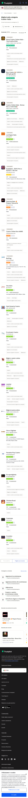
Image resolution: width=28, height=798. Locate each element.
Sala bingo (14, 297)
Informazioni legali (6, 764)
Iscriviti (3, 727)
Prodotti (4, 740)
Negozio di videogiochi (12, 492)
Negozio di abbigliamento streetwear (15, 182)
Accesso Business (6, 747)
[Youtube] (14, 759)
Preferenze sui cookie (14, 789)
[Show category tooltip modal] (18, 22)
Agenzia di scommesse (12, 61)
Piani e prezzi (5, 743)
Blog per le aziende (6, 750)
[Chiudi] (25, 8)
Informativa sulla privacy (11, 660)
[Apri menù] (26, 2)
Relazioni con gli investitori (8, 703)
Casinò (8, 56)
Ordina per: (14, 32)
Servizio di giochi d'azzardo (13, 149)
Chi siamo (4, 678)
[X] (5, 759)
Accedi (3, 724)
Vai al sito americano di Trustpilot (13, 8)
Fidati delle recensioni (7, 717)
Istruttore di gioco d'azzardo (13, 422)
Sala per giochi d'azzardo (12, 64)
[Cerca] (23, 3)
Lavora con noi (5, 682)
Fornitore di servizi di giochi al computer (15, 158)
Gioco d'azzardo (8, 13)
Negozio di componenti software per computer (14, 244)
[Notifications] (20, 3)
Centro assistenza (6, 720)
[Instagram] (8, 759)
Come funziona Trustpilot (8, 692)
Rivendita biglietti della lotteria (14, 300)
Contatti (4, 685)
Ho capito (13, 794)
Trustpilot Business (6, 736)
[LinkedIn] (11, 759)
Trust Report (5, 696)
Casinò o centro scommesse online (14, 53)
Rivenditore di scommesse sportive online (16, 58)
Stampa (4, 699)
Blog (3, 689)
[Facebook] (2, 759)
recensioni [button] (13, 47)
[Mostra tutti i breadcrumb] (2, 13)
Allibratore (21, 61)
